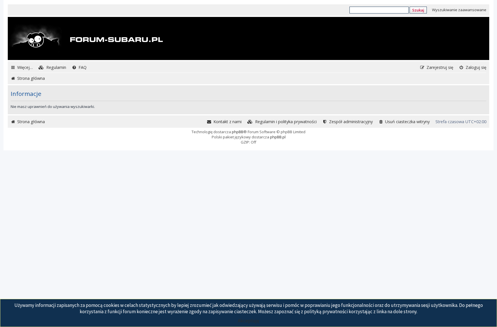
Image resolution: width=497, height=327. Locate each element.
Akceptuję (248, 321)
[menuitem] (52, 67)
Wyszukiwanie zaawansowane (459, 9)
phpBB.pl (278, 137)
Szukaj (418, 10)
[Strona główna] (86, 39)
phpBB (237, 131)
